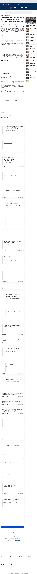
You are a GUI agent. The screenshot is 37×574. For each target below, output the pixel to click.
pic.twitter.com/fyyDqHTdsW (11, 500)
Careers (11, 558)
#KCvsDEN (20, 188)
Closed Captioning (21, 561)
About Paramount (12, 559)
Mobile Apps (2, 562)
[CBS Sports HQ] (17, 573)
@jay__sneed (15, 256)
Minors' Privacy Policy (22, 559)
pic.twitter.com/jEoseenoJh (7, 326)
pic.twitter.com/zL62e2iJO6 (13, 366)
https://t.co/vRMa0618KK (10, 242)
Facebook (2, 568)
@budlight (17, 325)
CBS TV (11, 561)
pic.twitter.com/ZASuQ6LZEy (8, 173)
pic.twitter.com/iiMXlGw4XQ (8, 486)
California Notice (21, 562)
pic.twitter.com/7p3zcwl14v (14, 203)
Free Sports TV (3, 559)
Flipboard (2, 571)
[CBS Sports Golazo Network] (24, 573)
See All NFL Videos (30, 553)
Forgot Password (12, 568)
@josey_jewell (18, 294)
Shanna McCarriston (5, 342)
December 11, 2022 (14, 100)
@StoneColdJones (6, 256)
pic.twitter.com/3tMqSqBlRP (16, 460)
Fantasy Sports (3, 558)
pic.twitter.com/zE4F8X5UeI (8, 143)
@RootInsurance (11, 190)
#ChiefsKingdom (12, 159)
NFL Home (2, 15)
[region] (30, 20)
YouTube (2, 565)
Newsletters (11, 566)
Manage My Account (12, 565)
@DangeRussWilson (6, 128)
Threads (2, 570)
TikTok (2, 566)
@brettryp (15, 127)
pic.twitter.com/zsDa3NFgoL (8, 273)
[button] (1, 4)
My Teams (11, 567)
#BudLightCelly (13, 325)
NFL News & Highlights (7, 15)
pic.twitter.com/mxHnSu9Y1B (14, 128)
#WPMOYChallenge (14, 485)
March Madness (3, 561)
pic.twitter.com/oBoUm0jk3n (16, 445)
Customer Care (30, 558)
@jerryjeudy (9, 325)
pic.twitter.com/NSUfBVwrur (12, 296)
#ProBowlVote (19, 172)
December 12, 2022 (14, 130)
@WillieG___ (15, 172)
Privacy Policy (21, 558)
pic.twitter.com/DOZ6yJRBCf (8, 160)
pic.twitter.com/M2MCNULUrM (16, 379)
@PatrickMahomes (11, 484)
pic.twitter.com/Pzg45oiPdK (8, 258)
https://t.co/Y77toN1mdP (18, 190)
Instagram (2, 567)
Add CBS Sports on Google (19, 26)
